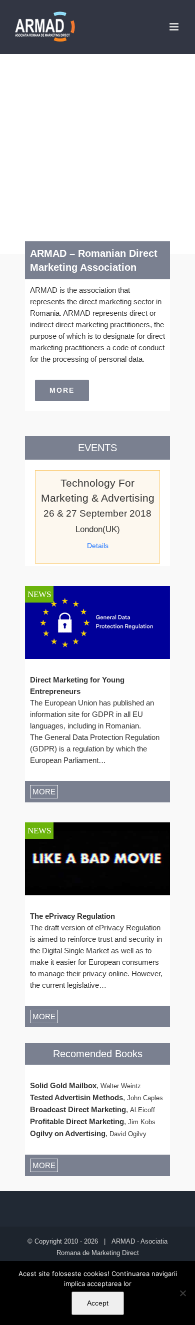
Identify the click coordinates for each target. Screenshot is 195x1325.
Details (97, 546)
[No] (183, 1293)
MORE (44, 791)
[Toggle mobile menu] (175, 26)
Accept (97, 1303)
